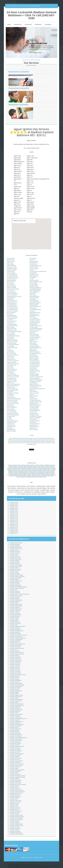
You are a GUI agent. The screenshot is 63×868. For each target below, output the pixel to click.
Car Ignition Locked (34, 338)
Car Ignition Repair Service (12, 277)
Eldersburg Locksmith (23, 471)
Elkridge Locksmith (26, 473)
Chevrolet (50, 439)
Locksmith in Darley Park (15, 627)
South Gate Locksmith (41, 477)
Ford (13, 438)
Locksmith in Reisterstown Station (17, 769)
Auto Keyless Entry (33, 262)
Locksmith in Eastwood (15, 827)
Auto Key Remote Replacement (36, 377)
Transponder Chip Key (34, 360)
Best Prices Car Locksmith (12, 413)
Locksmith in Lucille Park (15, 767)
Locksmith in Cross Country (15, 800)
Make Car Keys (33, 295)
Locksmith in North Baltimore (16, 739)
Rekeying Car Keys (11, 338)
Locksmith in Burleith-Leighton (16, 709)
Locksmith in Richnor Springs (16, 595)
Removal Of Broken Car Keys (36, 281)
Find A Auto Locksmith (12, 321)
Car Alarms (9, 418)
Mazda (21, 439)
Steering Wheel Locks (11, 343)
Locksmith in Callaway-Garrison (16, 721)
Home (9, 24)
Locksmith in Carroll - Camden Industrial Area (19, 594)
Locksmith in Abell (13, 799)
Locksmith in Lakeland (14, 756)
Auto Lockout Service (34, 334)
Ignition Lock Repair (34, 396)
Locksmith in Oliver (14, 554)
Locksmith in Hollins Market (15, 701)
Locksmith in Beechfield (15, 632)
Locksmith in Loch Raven (15, 831)
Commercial (28, 24)
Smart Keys (32, 397)
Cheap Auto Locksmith (12, 381)
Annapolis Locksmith (24, 469)
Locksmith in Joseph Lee (15, 591)
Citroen (46, 439)
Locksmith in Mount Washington (16, 753)
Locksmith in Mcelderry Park (16, 696)
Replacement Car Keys (12, 330)
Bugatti (35, 442)
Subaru (14, 439)
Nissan (40, 438)
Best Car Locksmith (11, 312)
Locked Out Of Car (34, 391)
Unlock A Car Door (34, 398)
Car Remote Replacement (35, 289)
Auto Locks (32, 394)
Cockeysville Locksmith (33, 472)
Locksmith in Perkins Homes (16, 548)
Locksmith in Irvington (14, 813)
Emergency (48, 24)
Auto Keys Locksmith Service (36, 287)
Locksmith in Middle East (15, 641)
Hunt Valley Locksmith (12, 470)
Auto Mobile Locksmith (34, 420)
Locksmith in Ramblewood (15, 796)
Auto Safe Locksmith (34, 407)
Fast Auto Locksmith (34, 375)
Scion (15, 442)
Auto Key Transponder (12, 278)
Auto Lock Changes (11, 273)
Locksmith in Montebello (15, 545)
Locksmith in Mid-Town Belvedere (17, 764)
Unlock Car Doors (11, 387)
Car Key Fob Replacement (35, 309)
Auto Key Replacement (34, 315)
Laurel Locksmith (21, 465)
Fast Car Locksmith (34, 429)
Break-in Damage (10, 271)
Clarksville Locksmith (41, 471)
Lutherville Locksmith (32, 466)
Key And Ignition (33, 368)
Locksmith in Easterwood (15, 629)
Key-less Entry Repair (34, 300)
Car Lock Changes (33, 284)
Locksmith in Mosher (14, 698)
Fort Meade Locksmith (23, 472)
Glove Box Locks (10, 356)
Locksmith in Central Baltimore (16, 699)
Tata (10, 438)
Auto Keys (32, 270)
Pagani (13, 441)
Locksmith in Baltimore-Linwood (17, 654)
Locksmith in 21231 (14, 528)
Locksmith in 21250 (14, 523)
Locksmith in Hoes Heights (15, 673)
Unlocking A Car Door (11, 422)
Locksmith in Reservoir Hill (15, 788)
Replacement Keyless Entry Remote (37, 388)
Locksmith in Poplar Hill (15, 682)
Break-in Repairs (10, 264)
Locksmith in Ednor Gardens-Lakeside (18, 784)
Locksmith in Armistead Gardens (17, 648)
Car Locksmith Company (12, 308)
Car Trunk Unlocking (11, 410)
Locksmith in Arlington (14, 786)
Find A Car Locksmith (34, 393)
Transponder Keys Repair (35, 337)
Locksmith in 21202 (14, 520)
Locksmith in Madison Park (15, 728)
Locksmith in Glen (13, 589)
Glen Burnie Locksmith (17, 474)
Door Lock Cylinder (34, 261)
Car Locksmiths (10, 372)
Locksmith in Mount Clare (15, 748)
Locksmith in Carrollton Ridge (16, 639)
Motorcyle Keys (10, 283)
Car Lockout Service (11, 378)
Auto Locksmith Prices (34, 292)
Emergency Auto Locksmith (35, 385)
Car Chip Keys (10, 404)
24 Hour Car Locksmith (34, 352)
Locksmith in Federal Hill (15, 708)
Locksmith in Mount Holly (15, 755)
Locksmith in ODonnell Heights (16, 575)
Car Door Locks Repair (34, 378)
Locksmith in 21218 (14, 517)
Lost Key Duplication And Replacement (38, 271)
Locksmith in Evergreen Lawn (16, 810)
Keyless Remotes (33, 350)
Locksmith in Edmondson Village (17, 816)
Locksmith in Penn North (15, 668)
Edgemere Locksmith (13, 471)
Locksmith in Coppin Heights (16, 565)
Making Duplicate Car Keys (35, 404)
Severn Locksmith (51, 469)
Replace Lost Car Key (34, 357)
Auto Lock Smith (10, 396)
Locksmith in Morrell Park (15, 557)
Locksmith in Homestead (15, 646)
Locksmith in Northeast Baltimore (17, 705)
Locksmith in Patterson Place (16, 581)
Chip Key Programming (12, 388)
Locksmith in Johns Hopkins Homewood (18, 586)
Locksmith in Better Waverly (16, 547)
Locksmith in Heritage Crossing (16, 825)
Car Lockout (32, 311)
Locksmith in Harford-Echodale (16, 834)
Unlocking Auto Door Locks (13, 363)
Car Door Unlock (10, 290)
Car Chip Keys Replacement (13, 344)
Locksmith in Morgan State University (18, 674)
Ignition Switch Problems (12, 325)
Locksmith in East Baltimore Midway (17, 777)
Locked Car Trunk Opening (13, 375)
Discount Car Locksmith (12, 341)
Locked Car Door (10, 423)
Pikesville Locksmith (36, 474)
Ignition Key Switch (11, 406)
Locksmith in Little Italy (14, 582)
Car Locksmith (33, 299)
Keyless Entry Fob (10, 259)
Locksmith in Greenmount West (16, 704)
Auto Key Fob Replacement (35, 265)
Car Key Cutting (10, 346)
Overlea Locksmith (50, 467)
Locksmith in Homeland (15, 731)
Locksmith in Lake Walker (15, 749)
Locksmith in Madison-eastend (16, 695)
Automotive (17, 24)
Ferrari (44, 442)
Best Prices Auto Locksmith (13, 289)
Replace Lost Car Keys (11, 328)
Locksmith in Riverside (14, 689)
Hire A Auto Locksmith (34, 406)
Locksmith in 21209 (14, 530)
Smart (53, 441)
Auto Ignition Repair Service (35, 325)
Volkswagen (29, 444)
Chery (39, 442)
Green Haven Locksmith (37, 468)
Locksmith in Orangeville (15, 671)
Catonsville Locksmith (30, 470)
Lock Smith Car (10, 319)
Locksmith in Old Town (14, 745)
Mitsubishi (10, 439)
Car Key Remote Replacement (36, 328)
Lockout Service (33, 428)
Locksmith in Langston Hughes (16, 815)
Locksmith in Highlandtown (15, 717)
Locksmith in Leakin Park (15, 711)
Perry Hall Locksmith (12, 466)
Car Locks (32, 278)
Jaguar (22, 441)
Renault (25, 442)
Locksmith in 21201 (14, 531)
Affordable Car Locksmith (12, 393)
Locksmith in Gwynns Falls (15, 661)
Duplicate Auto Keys (34, 286)
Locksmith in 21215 (14, 509)
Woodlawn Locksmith (22, 466)
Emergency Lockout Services (36, 401)
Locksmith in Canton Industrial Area (17, 644)
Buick (31, 441)
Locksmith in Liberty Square (16, 559)
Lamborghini (27, 441)
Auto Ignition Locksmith (12, 268)
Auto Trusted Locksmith (12, 274)
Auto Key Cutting (10, 409)
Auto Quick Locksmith (11, 379)
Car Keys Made (33, 277)
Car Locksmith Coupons (35, 365)
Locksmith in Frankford (15, 560)
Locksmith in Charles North (15, 780)
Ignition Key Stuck (10, 352)
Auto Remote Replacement (13, 415)
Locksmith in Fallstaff (14, 693)
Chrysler (48, 438)
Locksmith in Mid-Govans (15, 622)
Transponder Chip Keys (35, 423)
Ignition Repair (10, 299)
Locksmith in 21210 (14, 518)
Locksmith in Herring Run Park (16, 819)
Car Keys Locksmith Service (35, 347)
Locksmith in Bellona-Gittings (16, 604)
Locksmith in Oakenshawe (15, 610)
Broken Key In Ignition (34, 303)
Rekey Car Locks (33, 349)
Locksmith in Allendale (14, 562)
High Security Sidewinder (12, 340)
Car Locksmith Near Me (12, 276)
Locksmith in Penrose (14, 550)
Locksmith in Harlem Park (15, 623)
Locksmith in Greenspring (15, 808)
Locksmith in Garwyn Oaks (15, 657)
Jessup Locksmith (50, 471)
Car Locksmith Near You (35, 362)
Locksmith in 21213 (14, 521)
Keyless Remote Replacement (36, 379)
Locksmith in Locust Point (15, 670)
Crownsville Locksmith (36, 473)
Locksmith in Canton (14, 806)
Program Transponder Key (13, 360)
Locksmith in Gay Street (15, 720)
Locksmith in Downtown (15, 664)
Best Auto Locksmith (34, 356)
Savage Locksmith (18, 473)
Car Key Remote (33, 422)
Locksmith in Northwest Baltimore (17, 724)
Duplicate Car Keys (11, 371)
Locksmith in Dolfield (14, 567)
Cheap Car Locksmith (11, 362)
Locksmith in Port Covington (16, 758)
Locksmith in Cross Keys (15, 715)
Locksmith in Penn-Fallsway (15, 736)
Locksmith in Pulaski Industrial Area (17, 791)
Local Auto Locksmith (11, 270)
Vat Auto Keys (32, 372)
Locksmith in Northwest (15, 573)
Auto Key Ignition (10, 337)
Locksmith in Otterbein (14, 829)
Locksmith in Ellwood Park (15, 781)
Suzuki (34, 438)
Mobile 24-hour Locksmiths (13, 377)
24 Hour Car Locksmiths (35, 418)
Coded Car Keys (10, 322)
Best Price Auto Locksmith (35, 330)
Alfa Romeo (42, 441)
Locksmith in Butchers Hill (15, 733)
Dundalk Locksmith (45, 473)
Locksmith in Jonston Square (16, 740)
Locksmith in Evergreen (15, 679)
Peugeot (27, 438)
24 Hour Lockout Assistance (13, 403)
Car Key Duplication (34, 318)
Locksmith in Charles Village (16, 690)
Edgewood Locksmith (18, 467)
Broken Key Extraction (34, 346)
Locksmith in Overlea (14, 805)
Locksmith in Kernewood (15, 651)
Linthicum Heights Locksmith (30, 467)
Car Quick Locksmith (34, 366)
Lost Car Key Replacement (12, 390)
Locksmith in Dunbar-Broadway (16, 790)
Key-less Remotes (33, 324)
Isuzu (19, 441)
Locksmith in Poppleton (15, 597)
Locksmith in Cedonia (14, 611)
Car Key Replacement (11, 365)
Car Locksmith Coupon (12, 305)
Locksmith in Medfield (14, 730)
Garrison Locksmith (41, 467)
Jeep (17, 439)
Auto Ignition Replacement (35, 353)
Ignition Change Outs (11, 286)
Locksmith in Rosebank (15, 544)
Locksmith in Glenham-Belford (16, 761)
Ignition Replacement (34, 384)
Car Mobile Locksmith (34, 415)
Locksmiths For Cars (34, 274)
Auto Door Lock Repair (12, 295)
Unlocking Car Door (11, 359)
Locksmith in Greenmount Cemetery (17, 775)
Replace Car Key (10, 357)
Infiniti (36, 439)
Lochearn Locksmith (39, 465)
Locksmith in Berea (14, 649)
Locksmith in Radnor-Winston (16, 606)
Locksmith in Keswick (14, 803)
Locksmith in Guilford (14, 619)
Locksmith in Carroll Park (15, 663)
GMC (54, 442)
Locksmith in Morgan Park (15, 743)
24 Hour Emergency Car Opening (14, 331)
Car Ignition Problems (34, 336)
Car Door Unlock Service (35, 319)
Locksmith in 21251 (14, 527)
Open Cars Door (10, 368)
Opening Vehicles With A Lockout (14, 296)
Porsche (19, 442)
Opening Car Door (11, 416)
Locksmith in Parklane (14, 579)
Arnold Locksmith (27, 476)
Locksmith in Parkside (14, 655)
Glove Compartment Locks (35, 306)
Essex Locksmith (46, 468)
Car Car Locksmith (11, 333)
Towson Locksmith (32, 471)
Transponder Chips (11, 425)
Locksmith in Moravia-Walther (16, 818)
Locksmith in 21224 (14, 504)
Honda (34, 444)
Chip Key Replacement (12, 303)
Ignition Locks (32, 390)
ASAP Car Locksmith (34, 268)
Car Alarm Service (33, 331)
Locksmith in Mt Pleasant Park (16, 683)
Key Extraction (10, 314)
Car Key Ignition (10, 394)
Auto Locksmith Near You (12, 420)
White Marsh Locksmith (27, 468)
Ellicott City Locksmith (13, 472)
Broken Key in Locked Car (12, 355)
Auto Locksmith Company (35, 302)
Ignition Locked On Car (12, 302)
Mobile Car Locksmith (11, 287)
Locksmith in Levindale (14, 598)
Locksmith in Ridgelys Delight (16, 600)
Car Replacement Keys (12, 324)
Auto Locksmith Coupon (12, 293)
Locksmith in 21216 (14, 515)
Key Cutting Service (11, 334)
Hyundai (28, 439)
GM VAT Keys (32, 317)
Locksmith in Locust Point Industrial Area (18, 635)
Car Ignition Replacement (35, 400)
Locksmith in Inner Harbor (15, 802)
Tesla (34, 439)
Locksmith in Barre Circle (15, 642)
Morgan (52, 438)
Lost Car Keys (10, 262)
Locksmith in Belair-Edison (15, 771)
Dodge (44, 438)
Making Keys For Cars (34, 314)
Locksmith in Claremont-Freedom (17, 746)
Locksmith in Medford (14, 778)
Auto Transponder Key (12, 300)
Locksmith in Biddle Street (15, 707)
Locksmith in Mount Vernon (15, 614)
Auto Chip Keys (10, 391)
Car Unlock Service (34, 387)
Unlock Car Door (33, 412)
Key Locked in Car (33, 425)
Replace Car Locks (11, 261)
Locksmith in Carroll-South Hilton (17, 652)
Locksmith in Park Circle (15, 752)
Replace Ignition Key (34, 276)
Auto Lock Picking (33, 283)
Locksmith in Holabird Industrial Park (18, 638)
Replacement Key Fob (34, 426)
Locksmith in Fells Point (15, 556)
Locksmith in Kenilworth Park (16, 636)
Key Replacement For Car (12, 306)
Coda (51, 442)
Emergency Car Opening (35, 371)
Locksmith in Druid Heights (15, 726)
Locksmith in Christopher (15, 687)
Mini (24, 439)
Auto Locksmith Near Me (35, 410)
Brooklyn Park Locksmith (37, 476)
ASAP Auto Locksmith (11, 265)
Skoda (16, 441)
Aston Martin (48, 441)
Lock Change (9, 428)
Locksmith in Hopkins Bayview (16, 824)
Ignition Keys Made (34, 341)
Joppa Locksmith (16, 469)
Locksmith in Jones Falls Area (16, 793)
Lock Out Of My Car (34, 344)
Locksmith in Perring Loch (15, 828)
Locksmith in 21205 (14, 505)
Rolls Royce (16, 438)
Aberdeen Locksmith (18, 476)
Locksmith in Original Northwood (17, 588)
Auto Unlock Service (11, 397)
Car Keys (9, 349)
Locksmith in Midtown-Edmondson (17, 576)
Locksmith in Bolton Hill (15, 794)
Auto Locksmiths (33, 419)
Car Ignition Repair (34, 369)
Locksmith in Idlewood (14, 677)
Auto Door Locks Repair (12, 401)
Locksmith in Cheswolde (15, 723)
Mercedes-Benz (36, 441)
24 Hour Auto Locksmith (12, 317)
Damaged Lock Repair (34, 374)
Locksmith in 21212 (14, 511)
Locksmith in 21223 (14, 514)
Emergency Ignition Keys (35, 322)
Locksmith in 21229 (14, 508)
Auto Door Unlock (11, 258)
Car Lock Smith (10, 350)
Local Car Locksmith (34, 280)
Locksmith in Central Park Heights (17, 685)
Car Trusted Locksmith (12, 412)
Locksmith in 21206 (14, 502)
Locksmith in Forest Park (15, 551)
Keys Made (32, 259)
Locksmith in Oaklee (14, 768)
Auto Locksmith (33, 355)
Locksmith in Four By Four (15, 774)
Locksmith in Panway (14, 603)
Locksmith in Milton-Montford (16, 543)
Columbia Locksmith (12, 465)
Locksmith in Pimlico (14, 712)
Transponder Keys (34, 305)
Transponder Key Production (13, 336)
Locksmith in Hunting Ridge (15, 585)
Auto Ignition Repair (11, 429)
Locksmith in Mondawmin (15, 633)
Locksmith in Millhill (14, 620)
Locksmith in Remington (15, 553)
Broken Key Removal (11, 315)
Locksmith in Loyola (14, 772)
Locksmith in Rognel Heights (16, 832)
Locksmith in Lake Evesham (15, 783)
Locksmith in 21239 (14, 512)
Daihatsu (31, 438)
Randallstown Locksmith (49, 465)
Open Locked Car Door (12, 407)
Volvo (29, 442)
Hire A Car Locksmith (11, 353)
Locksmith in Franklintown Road (16, 630)
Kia (19, 439)
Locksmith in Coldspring (15, 613)
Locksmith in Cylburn (14, 702)
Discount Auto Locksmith (12, 400)
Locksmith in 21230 (14, 524)
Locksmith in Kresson (14, 727)
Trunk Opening (33, 308)
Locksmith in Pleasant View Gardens (17, 626)
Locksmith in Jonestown (15, 676)
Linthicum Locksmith (21, 477)
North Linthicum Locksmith (43, 466)
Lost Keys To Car (10, 382)
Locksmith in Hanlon (14, 572)
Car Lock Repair (33, 258)
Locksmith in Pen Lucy (14, 809)
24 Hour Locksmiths (34, 359)
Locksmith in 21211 (14, 507)
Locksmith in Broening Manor (16, 734)
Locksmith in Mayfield (14, 692)
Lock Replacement (11, 297)
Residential (38, 24)
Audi (42, 442)
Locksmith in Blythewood (15, 616)
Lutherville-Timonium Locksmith (14, 468)
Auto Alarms (9, 419)
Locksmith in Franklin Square (16, 660)
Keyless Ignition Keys (11, 280)
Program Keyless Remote (35, 290)
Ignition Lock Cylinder (11, 431)
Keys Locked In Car (11, 284)
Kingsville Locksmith (26, 474)
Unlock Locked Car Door (35, 312)
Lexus (22, 442)
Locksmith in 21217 (14, 533)
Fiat (43, 439)
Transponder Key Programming (14, 398)
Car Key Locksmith (33, 327)
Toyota (21, 438)
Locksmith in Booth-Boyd (15, 742)
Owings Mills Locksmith (31, 477)
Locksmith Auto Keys (34, 297)
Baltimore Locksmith (26, 857)
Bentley (9, 442)
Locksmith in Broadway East (16, 750)
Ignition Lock (32, 340)
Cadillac (32, 442)
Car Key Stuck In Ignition (12, 369)
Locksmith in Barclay (14, 787)
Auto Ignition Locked (11, 292)
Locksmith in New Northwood (16, 686)
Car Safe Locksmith (34, 267)
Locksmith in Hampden (15, 822)
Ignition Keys (32, 333)
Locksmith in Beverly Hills (15, 658)
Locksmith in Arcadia (14, 617)
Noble (48, 442)
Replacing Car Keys (34, 403)
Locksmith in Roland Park (15, 812)
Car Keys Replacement (12, 318)
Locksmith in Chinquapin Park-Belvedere (18, 737)
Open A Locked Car (11, 281)
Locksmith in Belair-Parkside (16, 566)
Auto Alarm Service (34, 413)
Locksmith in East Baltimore (16, 680)
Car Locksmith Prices (11, 374)
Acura (37, 438)
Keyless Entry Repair (34, 409)
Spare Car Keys (33, 343)
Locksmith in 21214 (14, 526)
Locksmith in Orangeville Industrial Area (18, 718)
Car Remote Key (33, 264)
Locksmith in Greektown (15, 762)
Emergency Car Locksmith (35, 381)
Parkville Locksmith (40, 470)
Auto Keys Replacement (12, 347)
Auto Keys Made (33, 273)
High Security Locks (11, 426)
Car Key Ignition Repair (34, 363)
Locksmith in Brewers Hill (15, 601)
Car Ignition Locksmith (34, 321)
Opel (13, 442)
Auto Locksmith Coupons (12, 309)
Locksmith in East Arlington (15, 569)
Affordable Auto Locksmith (35, 416)
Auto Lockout (32, 293)
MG (23, 438)
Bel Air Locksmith (33, 469)
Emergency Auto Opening (12, 385)
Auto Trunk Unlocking (34, 296)
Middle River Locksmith (50, 470)
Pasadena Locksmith (45, 474)
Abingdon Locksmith (42, 469)
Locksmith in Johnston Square (16, 765)
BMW (31, 439)
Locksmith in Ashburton (15, 584)
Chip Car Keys (10, 366)
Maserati (40, 439)
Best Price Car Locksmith (12, 311)
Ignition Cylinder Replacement (13, 384)
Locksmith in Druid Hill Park (15, 578)
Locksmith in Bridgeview (15, 592)
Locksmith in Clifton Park (15, 607)
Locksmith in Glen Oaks (15, 759)
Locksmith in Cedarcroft (15, 666)
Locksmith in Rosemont (15, 563)
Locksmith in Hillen (14, 625)
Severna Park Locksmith (48, 476)
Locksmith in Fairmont (14, 821)
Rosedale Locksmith (29, 465)
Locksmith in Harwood (14, 570)
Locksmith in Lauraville (14, 667)
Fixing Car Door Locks (11, 267)
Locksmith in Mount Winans (15, 645)
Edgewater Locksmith (43, 472)
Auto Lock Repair (33, 382)
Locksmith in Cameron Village (16, 714)
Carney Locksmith (21, 470)
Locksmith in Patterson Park (16, 608)
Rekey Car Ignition (11, 327)
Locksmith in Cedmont (14, 797)
